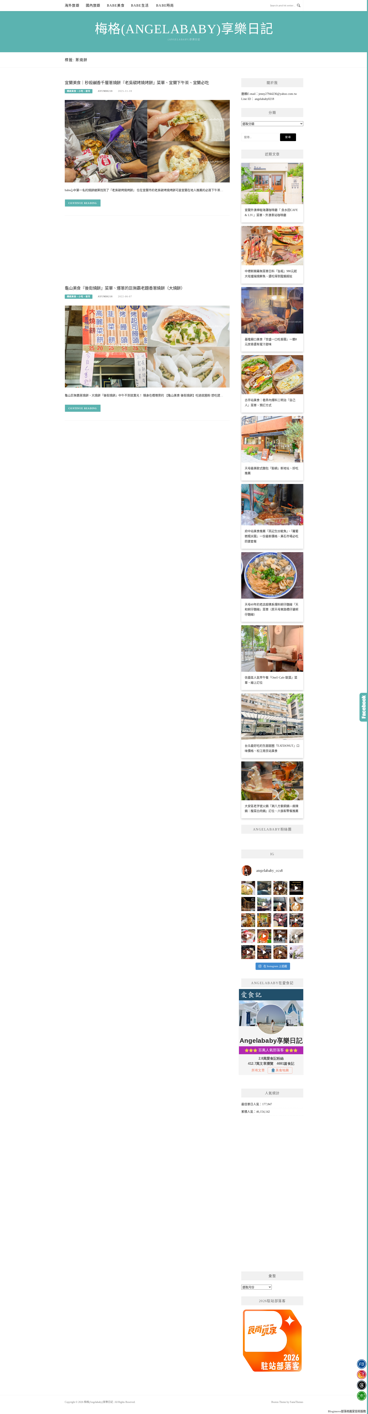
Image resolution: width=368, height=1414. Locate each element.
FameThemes (296, 1402)
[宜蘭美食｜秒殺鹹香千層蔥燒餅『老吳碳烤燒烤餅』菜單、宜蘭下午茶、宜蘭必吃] (147, 141)
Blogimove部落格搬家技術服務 (347, 1411)
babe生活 (140, 5)
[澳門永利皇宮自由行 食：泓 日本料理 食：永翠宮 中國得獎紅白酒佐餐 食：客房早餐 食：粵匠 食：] (296, 888)
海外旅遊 (72, 5)
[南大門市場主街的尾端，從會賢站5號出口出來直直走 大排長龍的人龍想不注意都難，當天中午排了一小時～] (296, 920)
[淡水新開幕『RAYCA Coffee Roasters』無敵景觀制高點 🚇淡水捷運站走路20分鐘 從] (264, 904)
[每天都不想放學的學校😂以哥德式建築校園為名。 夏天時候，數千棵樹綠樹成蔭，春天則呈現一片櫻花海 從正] (296, 952)
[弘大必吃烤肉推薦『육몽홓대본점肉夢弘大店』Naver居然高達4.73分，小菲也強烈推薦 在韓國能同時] (280, 920)
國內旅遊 (93, 5)
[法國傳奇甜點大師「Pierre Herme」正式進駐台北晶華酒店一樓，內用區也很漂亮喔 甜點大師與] (248, 936)
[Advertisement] (147, 254)
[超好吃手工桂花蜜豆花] (280, 936)
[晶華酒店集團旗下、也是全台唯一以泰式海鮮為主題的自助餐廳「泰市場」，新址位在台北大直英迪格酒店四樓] (264, 936)
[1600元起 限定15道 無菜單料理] (264, 952)
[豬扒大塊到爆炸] (248, 888)
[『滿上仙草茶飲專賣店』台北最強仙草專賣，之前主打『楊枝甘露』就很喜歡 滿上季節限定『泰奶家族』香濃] (280, 904)
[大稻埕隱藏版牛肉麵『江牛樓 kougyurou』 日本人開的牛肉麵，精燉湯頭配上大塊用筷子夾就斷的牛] (280, 952)
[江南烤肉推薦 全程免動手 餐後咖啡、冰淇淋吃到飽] (248, 952)
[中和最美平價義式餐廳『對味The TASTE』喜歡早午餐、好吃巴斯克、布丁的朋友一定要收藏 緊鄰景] (296, 904)
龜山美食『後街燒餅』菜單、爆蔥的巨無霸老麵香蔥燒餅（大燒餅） (125, 288)
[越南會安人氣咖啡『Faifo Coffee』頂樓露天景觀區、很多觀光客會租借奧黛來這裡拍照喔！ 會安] (264, 920)
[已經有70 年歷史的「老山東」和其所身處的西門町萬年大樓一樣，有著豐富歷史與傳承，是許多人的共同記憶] (280, 888)
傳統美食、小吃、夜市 (78, 91)
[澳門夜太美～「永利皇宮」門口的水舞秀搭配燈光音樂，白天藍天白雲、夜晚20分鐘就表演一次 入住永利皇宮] (248, 904)
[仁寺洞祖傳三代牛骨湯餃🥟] (296, 936)
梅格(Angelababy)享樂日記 (184, 29)
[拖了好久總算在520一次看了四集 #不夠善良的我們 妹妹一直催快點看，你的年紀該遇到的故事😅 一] (264, 888)
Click (363, 707)
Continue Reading (82, 203)
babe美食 (116, 5)
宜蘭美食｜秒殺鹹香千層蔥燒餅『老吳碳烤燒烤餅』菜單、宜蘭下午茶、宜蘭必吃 (137, 83)
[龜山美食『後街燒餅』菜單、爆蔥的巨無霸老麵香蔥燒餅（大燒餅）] (147, 346)
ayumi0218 (105, 91)
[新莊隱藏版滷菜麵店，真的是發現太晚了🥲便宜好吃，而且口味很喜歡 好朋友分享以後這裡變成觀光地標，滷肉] (248, 920)
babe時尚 (164, 5)
